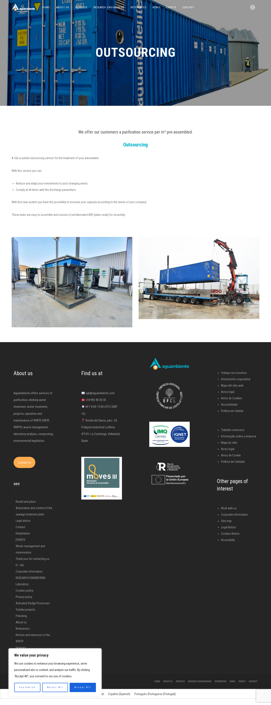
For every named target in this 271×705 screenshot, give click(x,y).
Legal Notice (228, 527)
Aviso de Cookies (231, 398)
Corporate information (29, 571)
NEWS (232, 681)
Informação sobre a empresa (238, 436)
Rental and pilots (26, 501)
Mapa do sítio (229, 442)
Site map (226, 521)
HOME (157, 681)
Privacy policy (24, 597)
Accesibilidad (229, 404)
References (23, 628)
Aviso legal (227, 392)
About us (21, 622)
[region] (55, 672)
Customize (27, 687)
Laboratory (22, 584)
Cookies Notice (230, 533)
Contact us (24, 462)
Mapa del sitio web (232, 385)
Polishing (21, 616)
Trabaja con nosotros (234, 373)
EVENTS (20, 539)
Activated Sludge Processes (33, 603)
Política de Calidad (232, 411)
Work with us (228, 508)
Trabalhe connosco (232, 430)
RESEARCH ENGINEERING (31, 578)
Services (21, 647)
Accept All (82, 687)
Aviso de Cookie (231, 455)
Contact (20, 527)
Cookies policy (24, 590)
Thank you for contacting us (32, 558)
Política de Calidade (233, 461)
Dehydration (23, 533)
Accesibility (228, 540)
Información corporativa (235, 379)
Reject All (55, 687)
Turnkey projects (25, 609)
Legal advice (23, 520)
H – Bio (20, 565)
